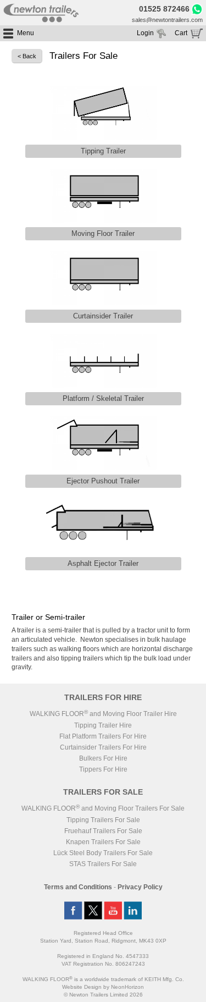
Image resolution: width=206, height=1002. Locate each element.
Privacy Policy (140, 887)
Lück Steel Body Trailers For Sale (103, 853)
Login (145, 33)
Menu (25, 33)
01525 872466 (164, 8)
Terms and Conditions (78, 887)
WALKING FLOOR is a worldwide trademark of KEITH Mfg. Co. (103, 979)
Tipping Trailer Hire (103, 725)
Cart (181, 33)
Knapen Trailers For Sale (103, 842)
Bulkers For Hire (103, 758)
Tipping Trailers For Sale (103, 820)
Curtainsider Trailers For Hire (103, 747)
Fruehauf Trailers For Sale (103, 831)
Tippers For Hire (103, 769)
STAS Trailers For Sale (103, 864)
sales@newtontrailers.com (167, 19)
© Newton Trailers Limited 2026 (103, 995)
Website (82, 987)
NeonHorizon (127, 987)
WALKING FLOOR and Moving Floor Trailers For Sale (103, 808)
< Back (27, 56)
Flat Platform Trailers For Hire (103, 736)
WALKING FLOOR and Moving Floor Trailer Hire (103, 714)
